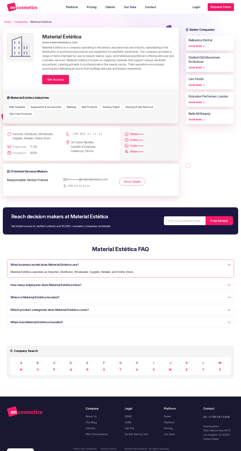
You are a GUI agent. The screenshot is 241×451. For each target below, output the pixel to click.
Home (7, 21)
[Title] (22, 7)
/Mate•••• (137, 134)
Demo (167, 416)
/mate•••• (136, 140)
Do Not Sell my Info (136, 434)
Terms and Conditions (85, 448)
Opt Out (129, 428)
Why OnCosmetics (97, 434)
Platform (169, 422)
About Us (91, 416)
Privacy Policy (108, 448)
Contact (90, 428)
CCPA (128, 422)
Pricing (168, 428)
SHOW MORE (195, 46)
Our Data (169, 434)
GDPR (128, 416)
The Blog (91, 422)
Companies (20, 21)
